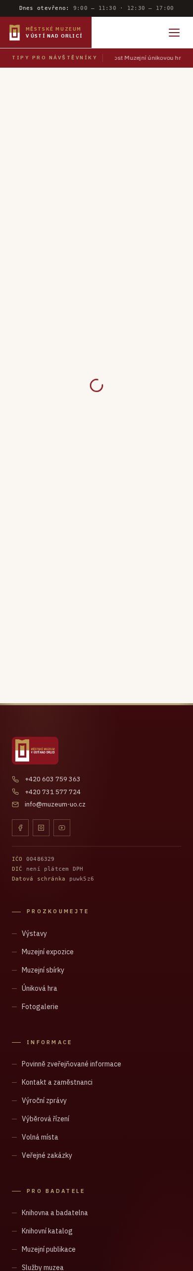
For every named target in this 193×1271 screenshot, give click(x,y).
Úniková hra (39, 988)
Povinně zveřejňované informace (71, 1063)
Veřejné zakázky (47, 1155)
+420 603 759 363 (53, 779)
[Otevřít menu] (174, 32)
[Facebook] (20, 827)
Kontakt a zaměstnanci (57, 1082)
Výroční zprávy (44, 1100)
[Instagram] (41, 827)
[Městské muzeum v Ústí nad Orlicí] (35, 750)
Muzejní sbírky (43, 970)
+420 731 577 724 (53, 792)
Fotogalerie (40, 1006)
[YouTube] (61, 827)
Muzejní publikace (49, 1249)
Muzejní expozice (48, 951)
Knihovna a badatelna (55, 1212)
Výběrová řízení (45, 1118)
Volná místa (40, 1137)
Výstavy (34, 933)
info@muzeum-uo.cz (55, 804)
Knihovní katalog (47, 1231)
